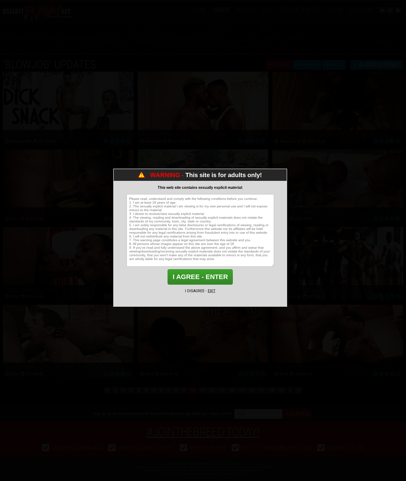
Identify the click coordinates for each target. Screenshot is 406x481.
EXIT (211, 291)
